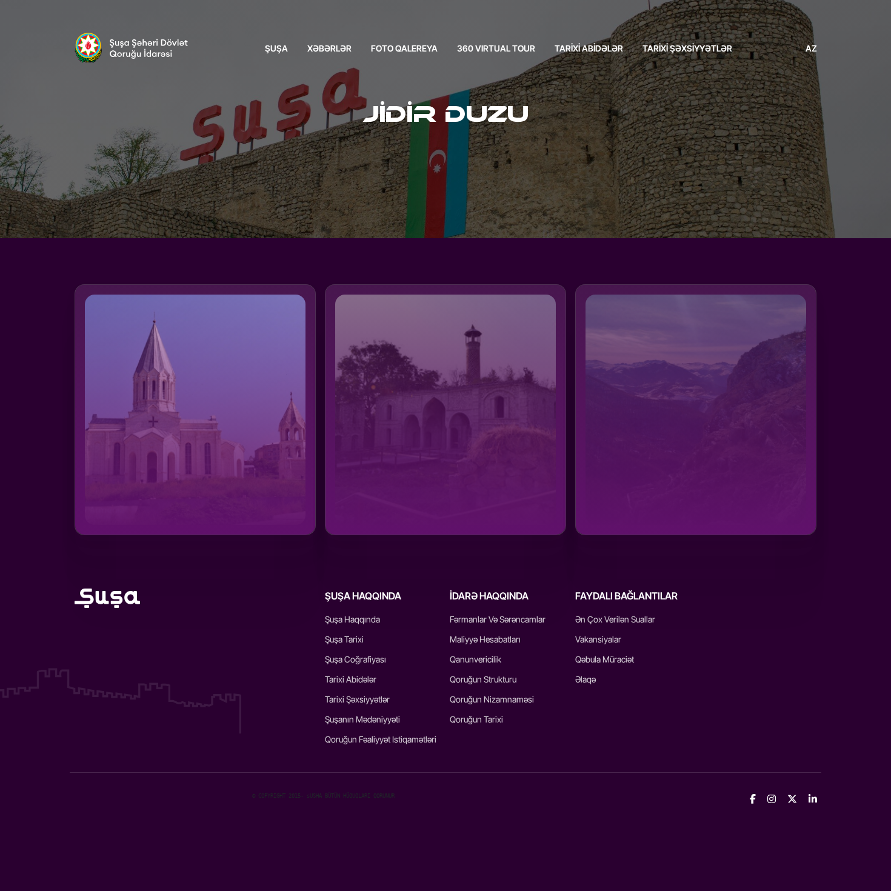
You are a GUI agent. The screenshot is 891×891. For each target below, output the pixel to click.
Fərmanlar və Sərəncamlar (498, 619)
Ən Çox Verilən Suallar (615, 619)
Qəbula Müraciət (604, 659)
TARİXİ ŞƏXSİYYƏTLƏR (687, 48)
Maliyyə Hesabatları (485, 639)
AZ (811, 48)
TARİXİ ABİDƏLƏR (589, 48)
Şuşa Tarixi (344, 639)
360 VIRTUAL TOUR (496, 48)
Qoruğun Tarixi (476, 719)
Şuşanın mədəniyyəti (362, 719)
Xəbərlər (329, 48)
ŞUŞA (276, 48)
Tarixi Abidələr (350, 679)
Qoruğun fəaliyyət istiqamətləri (380, 739)
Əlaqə (585, 679)
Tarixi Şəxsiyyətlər (357, 699)
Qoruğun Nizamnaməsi (492, 699)
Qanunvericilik (475, 659)
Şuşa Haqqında (352, 619)
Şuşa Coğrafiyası (355, 659)
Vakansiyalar (598, 639)
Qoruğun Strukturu (483, 679)
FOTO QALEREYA (404, 48)
